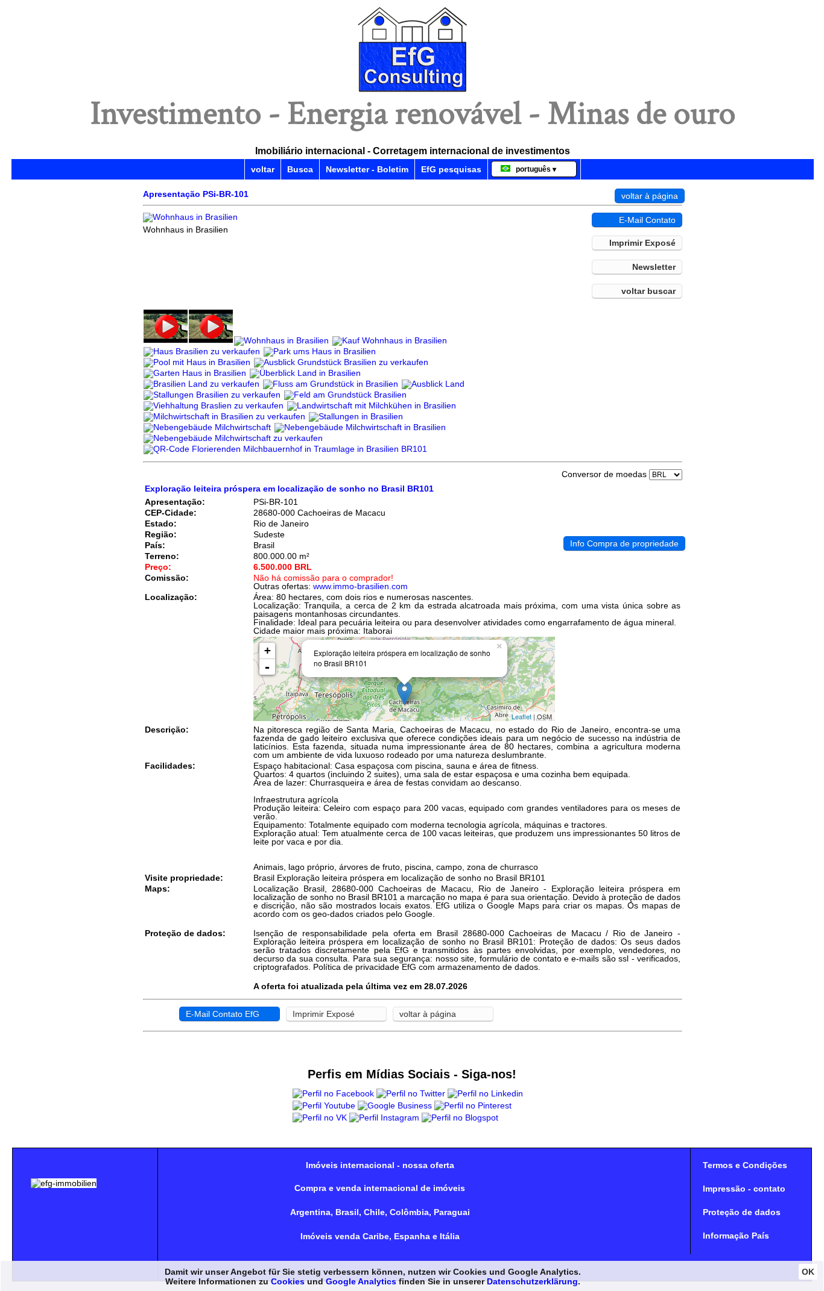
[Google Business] (395, 1105)
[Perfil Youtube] (324, 1105)
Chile (374, 1212)
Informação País (736, 1235)
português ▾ (533, 169)
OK (808, 1272)
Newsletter (654, 267)
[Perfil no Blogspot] (460, 1117)
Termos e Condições (745, 1165)
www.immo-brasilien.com (360, 586)
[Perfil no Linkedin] (485, 1093)
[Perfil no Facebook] (333, 1093)
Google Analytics (361, 1281)
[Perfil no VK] (320, 1117)
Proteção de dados (742, 1212)
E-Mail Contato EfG (222, 1014)
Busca (300, 169)
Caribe (376, 1236)
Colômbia (409, 1212)
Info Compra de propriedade (624, 543)
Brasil (347, 1212)
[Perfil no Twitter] (410, 1093)
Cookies (288, 1281)
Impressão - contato (744, 1188)
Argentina (310, 1212)
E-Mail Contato (647, 220)
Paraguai (452, 1212)
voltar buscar (648, 291)
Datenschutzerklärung (532, 1281)
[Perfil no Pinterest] (473, 1105)
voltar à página (649, 196)
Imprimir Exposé (642, 243)
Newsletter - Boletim (367, 169)
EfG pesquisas (451, 169)
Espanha (412, 1236)
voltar (262, 169)
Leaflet (521, 716)
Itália (450, 1236)
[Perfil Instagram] (384, 1117)
